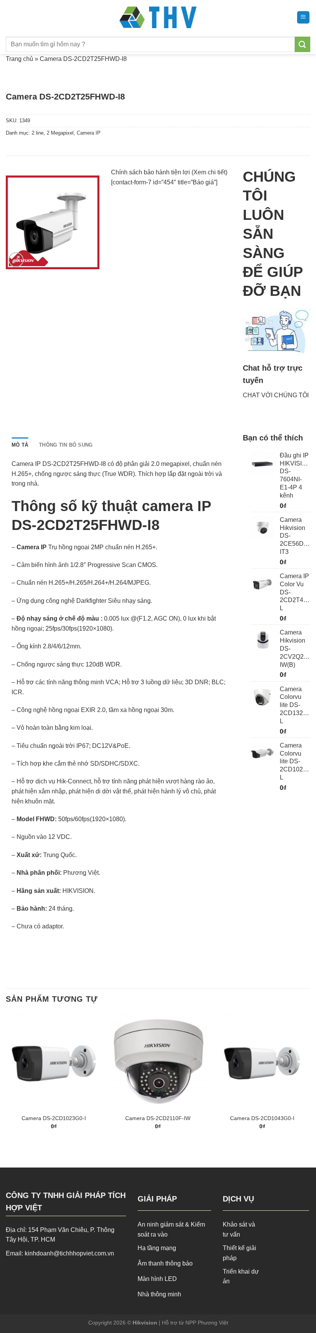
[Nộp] (302, 44)
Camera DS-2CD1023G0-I (54, 1118)
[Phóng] (16, 259)
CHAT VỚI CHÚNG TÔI (276, 395)
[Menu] (303, 17)
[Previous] (6, 1078)
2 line (38, 133)
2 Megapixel (60, 133)
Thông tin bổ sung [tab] (65, 445)
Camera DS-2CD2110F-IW (157, 1118)
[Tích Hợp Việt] (158, 17)
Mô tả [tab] (20, 445)
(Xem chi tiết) (209, 172)
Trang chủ (19, 59)
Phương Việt (81, 872)
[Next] (310, 1078)
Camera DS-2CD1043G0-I (262, 1118)
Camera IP (89, 133)
